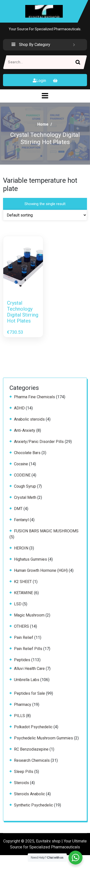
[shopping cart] (55, 80)
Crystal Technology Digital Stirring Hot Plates (22, 312)
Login (41, 80)
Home (42, 124)
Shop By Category (34, 44)
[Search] (80, 62)
